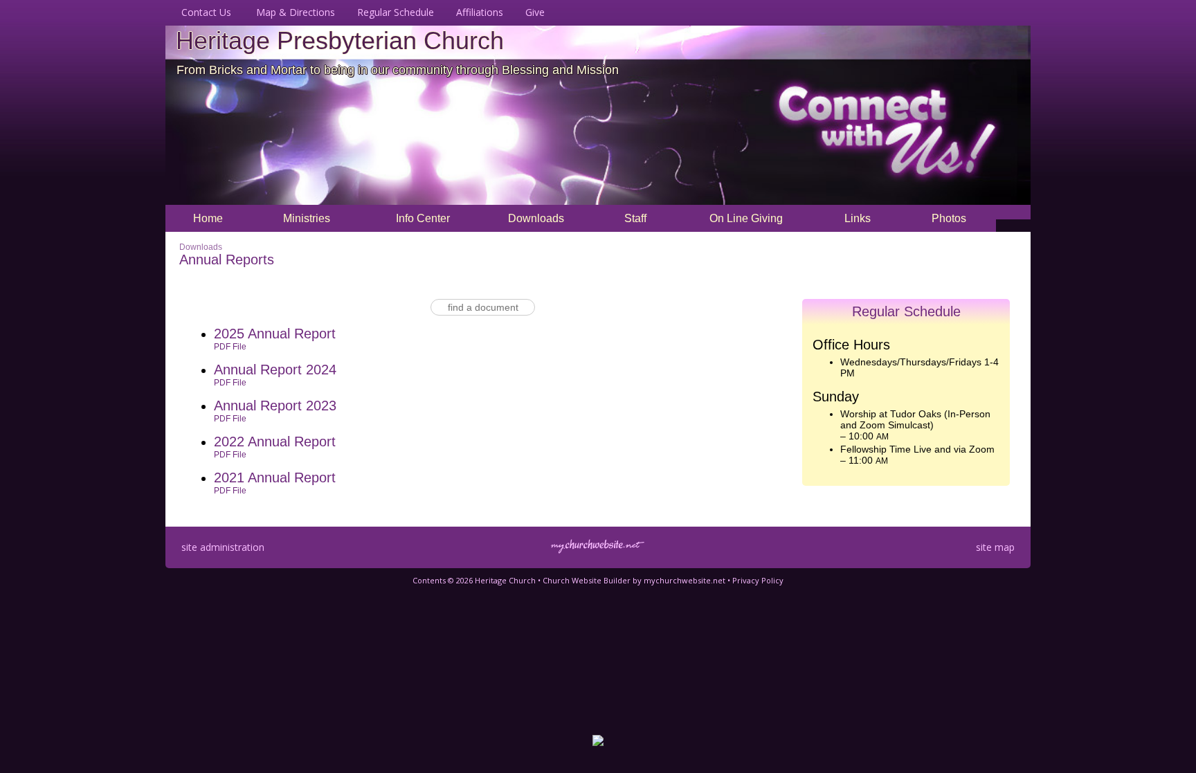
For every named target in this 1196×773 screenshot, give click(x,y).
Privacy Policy (757, 580)
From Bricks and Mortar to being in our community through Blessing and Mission (397, 70)
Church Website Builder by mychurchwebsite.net (634, 580)
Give (532, 12)
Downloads (200, 247)
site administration (222, 547)
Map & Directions (293, 12)
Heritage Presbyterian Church (340, 40)
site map (995, 547)
